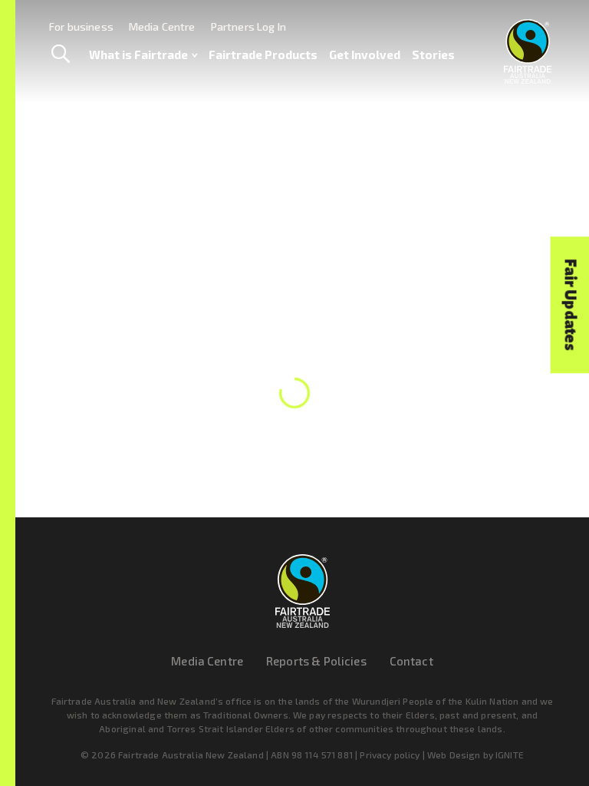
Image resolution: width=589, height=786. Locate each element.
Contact (411, 661)
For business (81, 26)
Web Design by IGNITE (475, 754)
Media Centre (162, 26)
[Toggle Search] (60, 54)
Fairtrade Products (263, 54)
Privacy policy (390, 754)
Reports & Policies (316, 661)
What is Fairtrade (138, 54)
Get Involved (364, 54)
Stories (433, 54)
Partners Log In (248, 26)
